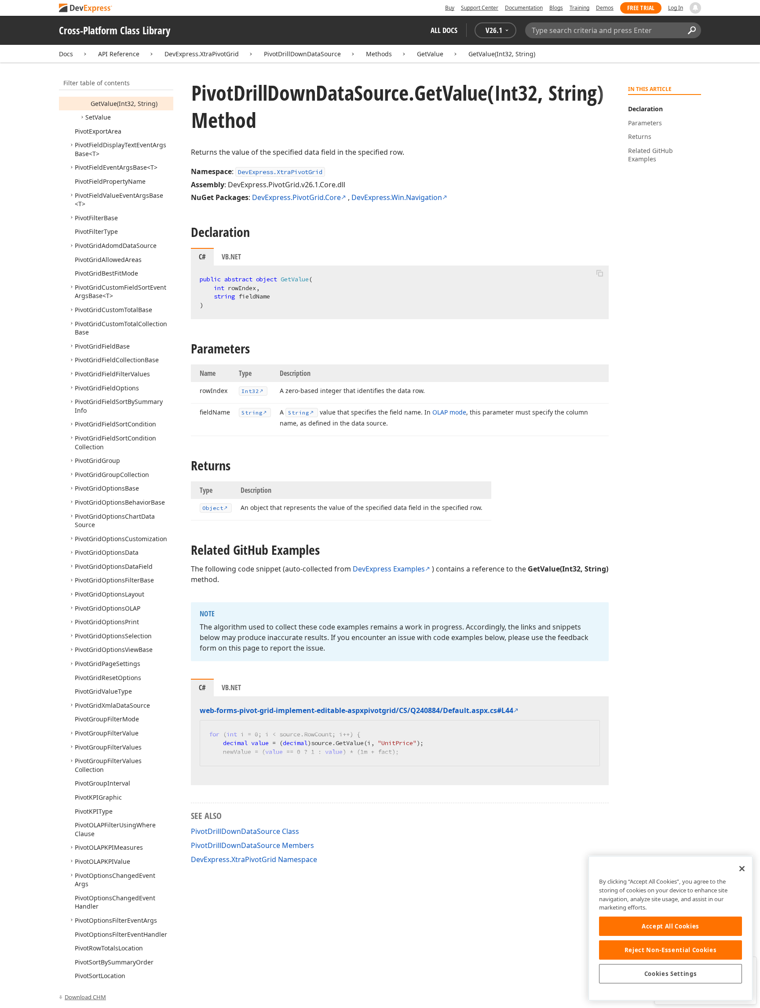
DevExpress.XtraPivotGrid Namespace (254, 859)
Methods (379, 54)
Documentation (524, 7)
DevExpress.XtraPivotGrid (201, 54)
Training (579, 7)
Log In (675, 7)
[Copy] (599, 273)
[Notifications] (695, 8)
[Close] (742, 868)
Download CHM (85, 997)
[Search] (691, 30)
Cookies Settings (670, 974)
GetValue (430, 54)
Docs (66, 54)
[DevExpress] (86, 8)
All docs (444, 30)
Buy (449, 7)
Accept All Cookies (670, 926)
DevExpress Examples (389, 569)
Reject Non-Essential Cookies (670, 950)
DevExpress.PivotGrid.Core (296, 197)
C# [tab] (202, 257)
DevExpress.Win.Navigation (396, 197)
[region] (670, 928)
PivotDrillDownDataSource (302, 54)
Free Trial (640, 8)
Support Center (479, 7)
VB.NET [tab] (231, 257)
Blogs (556, 7)
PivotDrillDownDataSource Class (245, 831)
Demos (605, 7)
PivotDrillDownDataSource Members (252, 845)
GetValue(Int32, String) (501, 54)
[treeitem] (124, 103)
